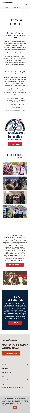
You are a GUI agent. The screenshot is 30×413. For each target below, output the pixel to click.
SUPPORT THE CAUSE (15, 264)
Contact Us (5, 380)
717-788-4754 (5, 5)
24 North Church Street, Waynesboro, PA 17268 (12, 387)
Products (4, 364)
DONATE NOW (15, 323)
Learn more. (20, 405)
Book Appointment (11, 353)
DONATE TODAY (15, 144)
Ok (15, 407)
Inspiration (5, 368)
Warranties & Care (7, 372)
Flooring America (5, 11)
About (3, 376)
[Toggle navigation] (27, 5)
